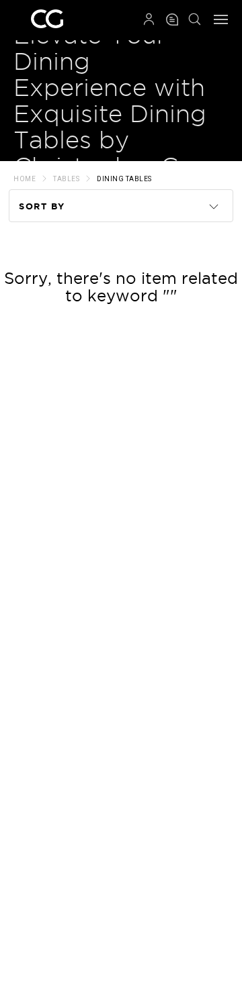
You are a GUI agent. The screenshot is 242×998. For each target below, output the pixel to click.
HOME (24, 179)
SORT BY (42, 206)
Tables (66, 179)
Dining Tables (124, 179)
